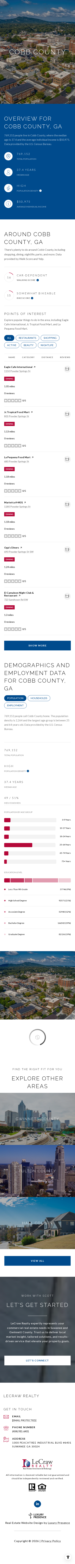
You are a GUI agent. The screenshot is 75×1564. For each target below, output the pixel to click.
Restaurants (29, 337)
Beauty (30, 345)
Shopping (51, 337)
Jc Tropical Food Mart (17, 412)
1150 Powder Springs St (17, 371)
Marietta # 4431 (13, 502)
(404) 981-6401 (20, 1431)
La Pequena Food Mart (17, 457)
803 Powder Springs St (16, 416)
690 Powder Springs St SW (18, 551)
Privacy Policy (51, 1541)
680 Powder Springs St (16, 461)
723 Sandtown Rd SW (16, 599)
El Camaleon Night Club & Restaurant (19, 594)
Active (13, 345)
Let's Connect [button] (37, 1360)
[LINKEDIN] (37, 1503)
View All (37, 1260)
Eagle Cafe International (18, 366)
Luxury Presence (59, 1522)
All (10, 337)
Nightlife (49, 345)
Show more (37, 645)
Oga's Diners (11, 547)
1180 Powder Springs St (17, 506)
